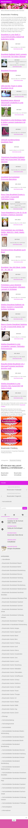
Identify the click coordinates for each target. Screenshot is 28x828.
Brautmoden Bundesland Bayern (12, 563)
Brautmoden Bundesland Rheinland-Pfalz (14, 598)
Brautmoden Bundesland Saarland (12, 602)
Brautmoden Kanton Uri (9, 698)
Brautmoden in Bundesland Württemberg (14, 624)
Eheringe (5, 716)
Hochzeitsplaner (12, 518)
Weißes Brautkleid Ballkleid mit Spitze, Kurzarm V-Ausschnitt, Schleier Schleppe (12, 307)
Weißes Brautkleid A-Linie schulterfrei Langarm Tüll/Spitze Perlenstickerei (13, 346)
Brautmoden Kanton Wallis (10, 705)
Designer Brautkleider (13, 548)
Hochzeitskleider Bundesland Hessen (13, 757)
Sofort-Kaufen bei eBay (18, 48)
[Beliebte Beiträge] (14, 515)
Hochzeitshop (6, 2)
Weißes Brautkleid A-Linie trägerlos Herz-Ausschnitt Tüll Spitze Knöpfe (12, 386)
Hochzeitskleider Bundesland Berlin (12, 740)
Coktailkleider (11, 541)
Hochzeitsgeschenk (8, 723)
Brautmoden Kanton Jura (9, 657)
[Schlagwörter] (22, 515)
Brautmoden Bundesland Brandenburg (13, 570)
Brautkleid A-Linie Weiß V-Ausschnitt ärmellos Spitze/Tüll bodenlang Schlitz (12, 37)
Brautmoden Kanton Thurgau (11, 694)
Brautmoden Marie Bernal (15, 535)
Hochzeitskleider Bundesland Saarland (13, 784)
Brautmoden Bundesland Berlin (11, 567)
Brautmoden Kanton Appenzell (11, 632)
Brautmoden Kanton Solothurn (11, 683)
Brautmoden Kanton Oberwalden (12, 672)
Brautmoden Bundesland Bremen (12, 574)
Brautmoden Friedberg (15, 460)
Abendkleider (11, 539)
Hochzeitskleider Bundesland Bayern (13, 737)
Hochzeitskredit (6, 501)
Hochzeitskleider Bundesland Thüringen (14, 803)
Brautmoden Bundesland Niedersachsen (14, 589)
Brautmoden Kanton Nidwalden (11, 668)
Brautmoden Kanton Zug (9, 709)
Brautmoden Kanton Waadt (10, 701)
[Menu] (26, 1)
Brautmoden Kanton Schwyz (10, 679)
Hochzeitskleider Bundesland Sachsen (13, 788)
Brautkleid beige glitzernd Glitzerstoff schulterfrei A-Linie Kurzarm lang (12, 102)
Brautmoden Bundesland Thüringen (13, 621)
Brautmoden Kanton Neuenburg (11, 665)
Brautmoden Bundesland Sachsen (12, 605)
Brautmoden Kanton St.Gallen (11, 687)
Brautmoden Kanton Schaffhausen (12, 676)
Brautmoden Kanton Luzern (10, 661)
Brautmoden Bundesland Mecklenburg (13, 585)
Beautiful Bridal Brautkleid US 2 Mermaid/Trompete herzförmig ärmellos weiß (12, 366)
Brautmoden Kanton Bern (10, 639)
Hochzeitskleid (12, 546)
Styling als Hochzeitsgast (14, 528)
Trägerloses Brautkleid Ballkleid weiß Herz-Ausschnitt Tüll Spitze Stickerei (13, 159)
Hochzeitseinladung (8, 720)
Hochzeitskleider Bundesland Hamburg (14, 753)
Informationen (12, 526)
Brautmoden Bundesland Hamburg (12, 578)
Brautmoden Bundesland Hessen (12, 10)
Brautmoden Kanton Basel (10, 635)
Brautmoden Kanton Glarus (10, 650)
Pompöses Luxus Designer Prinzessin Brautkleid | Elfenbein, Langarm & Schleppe (13, 287)
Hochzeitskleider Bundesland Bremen (13, 750)
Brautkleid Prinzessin (9, 70)
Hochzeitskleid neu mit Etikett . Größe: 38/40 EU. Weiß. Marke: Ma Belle (12, 232)
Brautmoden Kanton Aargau (10, 628)
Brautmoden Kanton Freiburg (11, 643)
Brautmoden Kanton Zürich (10, 712)
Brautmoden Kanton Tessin (10, 690)
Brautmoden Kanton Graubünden (12, 654)
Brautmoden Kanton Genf (10, 646)
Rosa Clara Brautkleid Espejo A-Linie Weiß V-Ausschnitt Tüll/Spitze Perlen (13, 197)
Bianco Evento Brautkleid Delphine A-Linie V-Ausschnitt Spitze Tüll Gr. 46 (14, 326)
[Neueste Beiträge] (5, 515)
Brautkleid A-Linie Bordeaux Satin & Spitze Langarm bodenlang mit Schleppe (13, 122)
